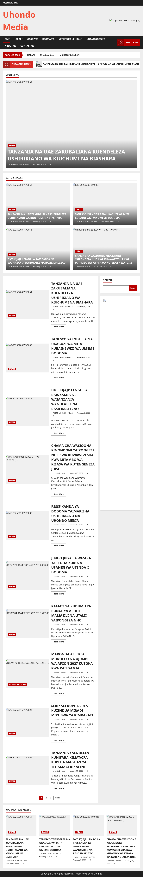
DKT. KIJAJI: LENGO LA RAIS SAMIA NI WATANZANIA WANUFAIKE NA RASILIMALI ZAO (36, 260)
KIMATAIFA (48, 39)
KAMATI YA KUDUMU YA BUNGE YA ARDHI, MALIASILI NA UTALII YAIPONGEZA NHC (27, 623)
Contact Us (27, 45)
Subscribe (132, 42)
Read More (59, 327)
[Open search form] (114, 42)
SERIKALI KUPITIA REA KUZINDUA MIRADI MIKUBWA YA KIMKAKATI (27, 722)
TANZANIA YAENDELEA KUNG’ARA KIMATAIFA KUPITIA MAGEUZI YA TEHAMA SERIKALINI (27, 770)
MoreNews (81, 873)
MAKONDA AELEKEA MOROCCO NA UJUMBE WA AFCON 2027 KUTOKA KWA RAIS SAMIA (27, 673)
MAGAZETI (32, 39)
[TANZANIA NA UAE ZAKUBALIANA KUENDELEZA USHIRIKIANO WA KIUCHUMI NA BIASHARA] (71, 124)
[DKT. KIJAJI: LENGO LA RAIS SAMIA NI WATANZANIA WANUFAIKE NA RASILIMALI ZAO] (38, 249)
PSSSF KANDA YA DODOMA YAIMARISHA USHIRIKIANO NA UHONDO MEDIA (27, 525)
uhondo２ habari (83, 266)
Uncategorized (95, 39)
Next (57, 797)
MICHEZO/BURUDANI (70, 39)
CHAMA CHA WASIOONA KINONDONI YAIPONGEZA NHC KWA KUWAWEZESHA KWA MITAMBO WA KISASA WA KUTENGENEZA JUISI (103, 259)
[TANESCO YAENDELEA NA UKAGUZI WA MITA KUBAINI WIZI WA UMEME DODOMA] (105, 204)
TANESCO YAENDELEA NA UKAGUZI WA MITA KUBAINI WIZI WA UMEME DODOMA (102, 216)
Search (107, 280)
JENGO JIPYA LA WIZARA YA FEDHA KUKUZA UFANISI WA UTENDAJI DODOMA (27, 575)
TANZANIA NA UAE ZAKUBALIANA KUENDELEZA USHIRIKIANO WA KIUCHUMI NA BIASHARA (66, 155)
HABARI (18, 39)
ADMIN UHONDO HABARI (19, 164)
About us (10, 45)
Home (6, 39)
